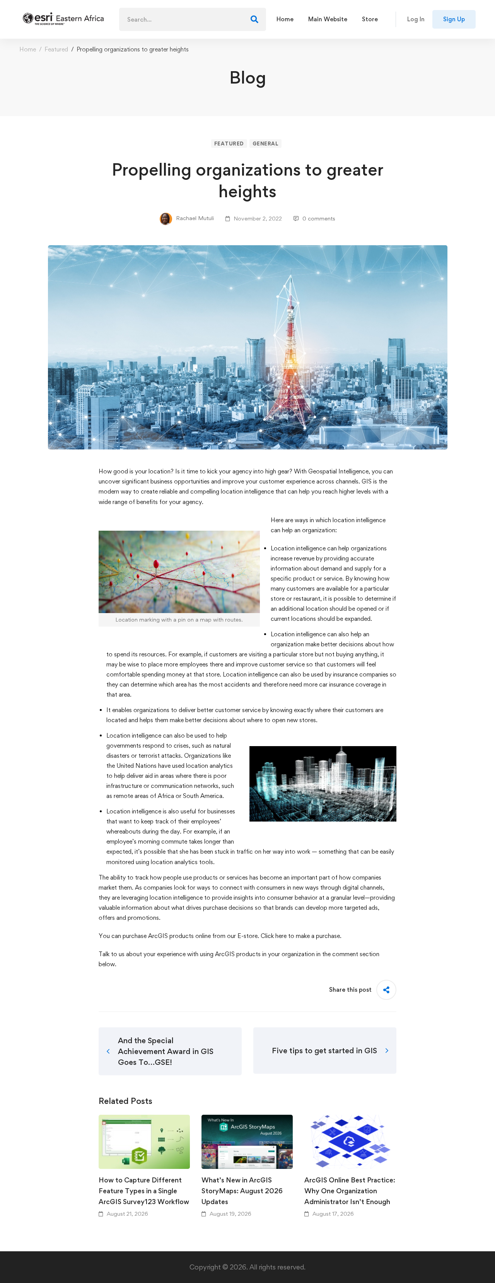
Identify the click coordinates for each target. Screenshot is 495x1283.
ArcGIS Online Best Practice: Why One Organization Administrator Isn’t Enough (349, 1191)
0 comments (318, 218)
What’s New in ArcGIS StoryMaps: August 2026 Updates (242, 1191)
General (266, 143)
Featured (56, 49)
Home (27, 49)
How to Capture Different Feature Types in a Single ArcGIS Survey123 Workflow (144, 1191)
